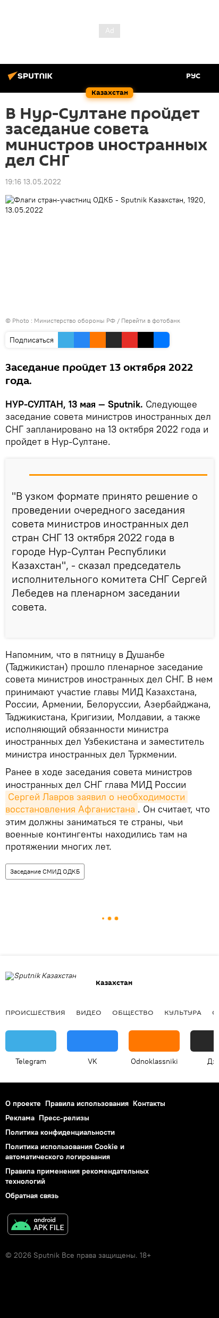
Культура (182, 1012)
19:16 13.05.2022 (33, 181)
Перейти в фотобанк (150, 320)
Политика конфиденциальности (60, 1132)
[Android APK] (38, 1226)
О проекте (23, 1103)
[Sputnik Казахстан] (31, 80)
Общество (133, 1012)
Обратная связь (31, 1195)
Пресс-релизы (64, 1117)
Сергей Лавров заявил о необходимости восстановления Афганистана (96, 803)
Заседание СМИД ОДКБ (45, 871)
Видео (89, 1012)
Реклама (20, 1117)
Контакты (149, 1103)
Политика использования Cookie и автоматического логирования (64, 1151)
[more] (201, 625)
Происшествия (35, 1012)
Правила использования (87, 1103)
